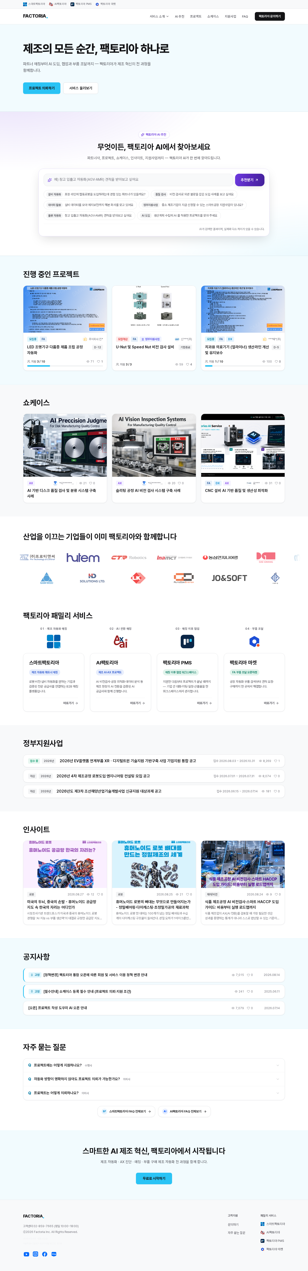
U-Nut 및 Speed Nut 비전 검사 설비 (145, 347)
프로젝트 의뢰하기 (42, 88)
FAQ (245, 16)
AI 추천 (179, 16)
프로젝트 (196, 16)
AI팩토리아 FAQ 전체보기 (182, 1111)
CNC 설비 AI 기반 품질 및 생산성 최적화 (236, 490)
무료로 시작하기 (154, 1178)
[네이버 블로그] (54, 1254)
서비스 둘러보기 (80, 88)
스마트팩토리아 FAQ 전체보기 (124, 1111)
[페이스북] (44, 1254)
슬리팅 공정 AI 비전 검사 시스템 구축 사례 (148, 490)
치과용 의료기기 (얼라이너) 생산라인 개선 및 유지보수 (237, 350)
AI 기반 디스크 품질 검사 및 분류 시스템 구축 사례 (61, 493)
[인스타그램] (35, 1254)
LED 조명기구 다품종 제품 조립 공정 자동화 (55, 350)
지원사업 (230, 16)
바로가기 (68, 703)
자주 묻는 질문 (236, 1233)
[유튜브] (26, 1254)
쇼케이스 (213, 16)
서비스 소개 (157, 16)
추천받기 (247, 180)
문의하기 (233, 1224)
